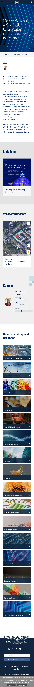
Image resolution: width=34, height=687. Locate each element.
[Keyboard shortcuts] (11, 255)
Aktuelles (17, 54)
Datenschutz (16, 669)
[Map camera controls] (28, 245)
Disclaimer (24, 666)
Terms (29, 255)
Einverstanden (22, 685)
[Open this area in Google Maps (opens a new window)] (6, 254)
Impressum (15, 666)
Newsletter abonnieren (16, 660)
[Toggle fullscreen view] (28, 223)
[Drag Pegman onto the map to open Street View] (28, 252)
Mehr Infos (11, 685)
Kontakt (6, 666)
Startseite (6, 54)
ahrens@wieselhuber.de (24, 311)
